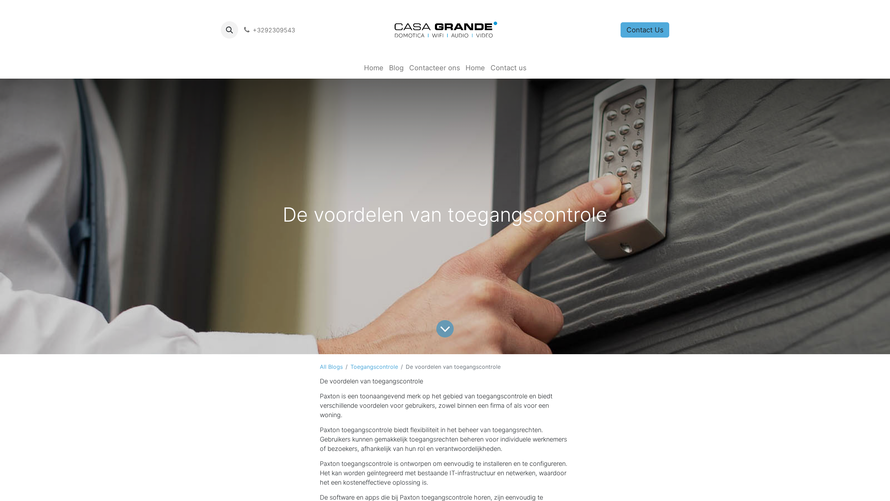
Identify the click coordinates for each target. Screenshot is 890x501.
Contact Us (644, 30)
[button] (229, 30)
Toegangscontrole (374, 366)
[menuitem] (373, 68)
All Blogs (331, 366)
